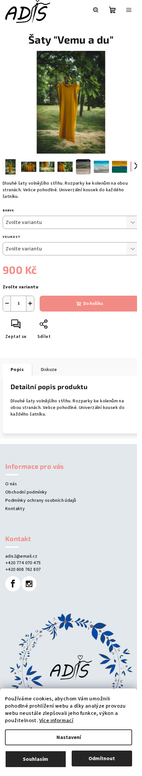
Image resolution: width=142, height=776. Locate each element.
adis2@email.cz (21, 556)
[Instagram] (29, 583)
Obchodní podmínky (26, 492)
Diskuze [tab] (49, 369)
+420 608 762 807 (23, 569)
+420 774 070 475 (23, 563)
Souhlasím (35, 759)
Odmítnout (102, 758)
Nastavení (68, 737)
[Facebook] (12, 583)
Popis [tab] (17, 369)
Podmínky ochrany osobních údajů (40, 500)
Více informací (56, 720)
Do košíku (93, 303)
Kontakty (15, 508)
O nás (11, 484)
